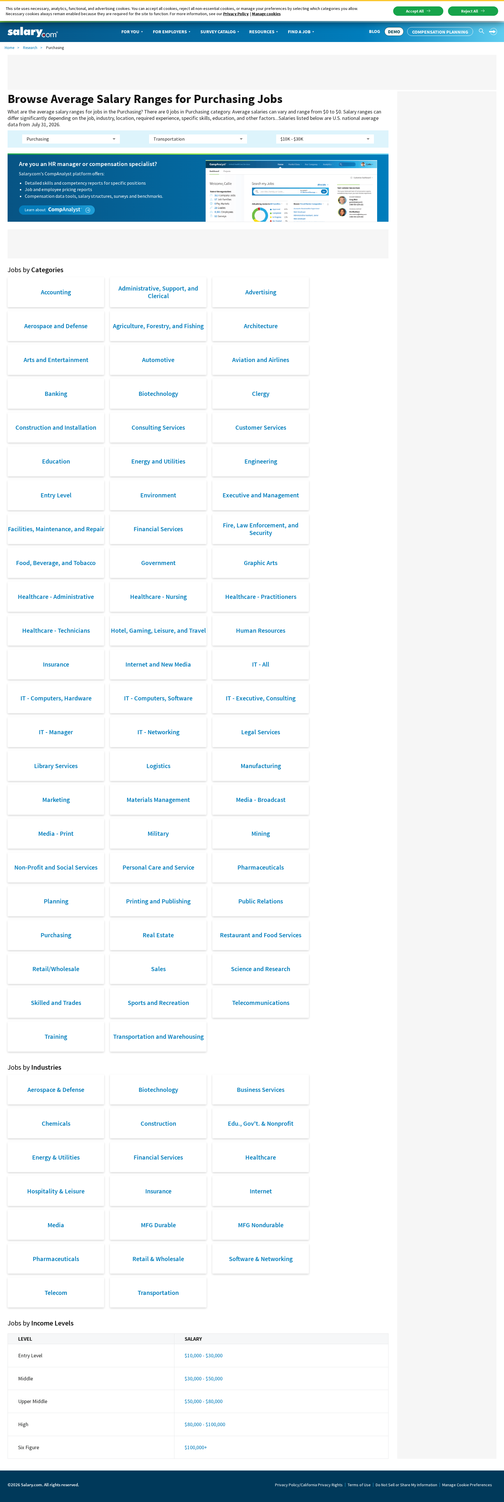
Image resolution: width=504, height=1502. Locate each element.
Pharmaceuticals (260, 867)
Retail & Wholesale (158, 1259)
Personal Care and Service (158, 867)
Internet (261, 1191)
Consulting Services (158, 427)
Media (56, 1225)
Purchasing (56, 935)
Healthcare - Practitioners (260, 596)
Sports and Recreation (158, 1003)
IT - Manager (56, 732)
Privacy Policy (236, 13)
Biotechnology (158, 393)
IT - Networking (158, 732)
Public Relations (260, 901)
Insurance (56, 664)
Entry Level (56, 495)
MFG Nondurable (261, 1225)
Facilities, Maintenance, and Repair (56, 529)
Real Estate (158, 935)
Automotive (158, 360)
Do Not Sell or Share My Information (406, 1484)
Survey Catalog (218, 31)
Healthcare (260, 1157)
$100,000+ (196, 1447)
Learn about (35, 209)
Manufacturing (261, 766)
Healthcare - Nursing (158, 596)
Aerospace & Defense (55, 1089)
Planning (56, 901)
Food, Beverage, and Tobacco (56, 563)
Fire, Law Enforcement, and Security (260, 529)
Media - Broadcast (261, 799)
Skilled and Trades (56, 1003)
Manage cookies (266, 13)
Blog (374, 31)
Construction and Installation (55, 427)
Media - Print (56, 833)
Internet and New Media (158, 664)
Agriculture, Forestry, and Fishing (158, 326)
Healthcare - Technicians (56, 630)
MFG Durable (158, 1225)
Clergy (261, 393)
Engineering (260, 461)
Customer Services (260, 427)
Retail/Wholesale (55, 969)
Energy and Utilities (158, 461)
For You (130, 31)
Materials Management (158, 799)
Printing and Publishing (158, 901)
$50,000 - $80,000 (204, 1401)
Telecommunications (260, 1003)
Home (9, 47)
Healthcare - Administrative (56, 596)
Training (56, 1036)
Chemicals (56, 1123)
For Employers (170, 31)
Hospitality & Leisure (56, 1191)
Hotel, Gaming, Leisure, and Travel (158, 630)
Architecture (261, 326)
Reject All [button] (469, 11)
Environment (158, 495)
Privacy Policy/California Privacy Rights (309, 1484)
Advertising (260, 292)
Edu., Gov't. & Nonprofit (260, 1123)
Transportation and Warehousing (158, 1036)
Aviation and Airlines (260, 360)
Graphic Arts (260, 563)
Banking (56, 393)
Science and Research (260, 969)
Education (56, 461)
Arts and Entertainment (56, 360)
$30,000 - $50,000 (204, 1378)
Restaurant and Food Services (260, 935)
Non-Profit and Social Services (55, 867)
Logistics (158, 766)
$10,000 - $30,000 (204, 1355)
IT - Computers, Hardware (56, 698)
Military (158, 833)
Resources (261, 31)
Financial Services (158, 529)
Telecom (56, 1292)
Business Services (260, 1089)
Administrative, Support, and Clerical (158, 292)
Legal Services (260, 732)
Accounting (56, 292)
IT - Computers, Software (158, 698)
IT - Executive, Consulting (260, 698)
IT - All (260, 664)
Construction (158, 1123)
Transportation (158, 1292)
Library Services (56, 766)
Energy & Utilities (56, 1157)
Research (30, 47)
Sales (158, 969)
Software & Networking (261, 1259)
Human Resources (260, 630)
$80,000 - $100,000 (205, 1424)
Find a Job (299, 31)
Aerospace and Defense (56, 326)
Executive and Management (261, 495)
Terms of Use (359, 1484)
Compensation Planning (440, 32)
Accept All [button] (415, 11)
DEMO (394, 31)
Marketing (56, 799)
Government (158, 563)
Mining (260, 833)
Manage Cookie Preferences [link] (467, 1484)
